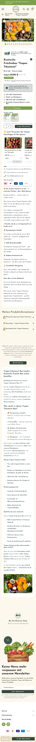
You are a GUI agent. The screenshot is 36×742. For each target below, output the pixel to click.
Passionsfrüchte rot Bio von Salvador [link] (13, 151)
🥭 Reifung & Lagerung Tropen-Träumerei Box (17, 317)
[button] (3, 9)
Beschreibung (18, 363)
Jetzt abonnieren (18, 691)
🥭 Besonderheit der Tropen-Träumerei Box (16, 329)
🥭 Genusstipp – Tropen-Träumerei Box (16, 323)
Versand (13, 80)
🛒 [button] (17, 161)
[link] (13, 143)
